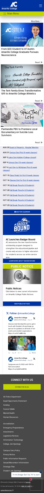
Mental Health (9, 413)
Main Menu (13, 13)
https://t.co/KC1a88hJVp (17, 333)
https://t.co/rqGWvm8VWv (17, 369)
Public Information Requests (14, 459)
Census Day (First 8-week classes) (23, 153)
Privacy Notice (9, 455)
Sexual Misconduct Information (16, 463)
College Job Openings (12, 444)
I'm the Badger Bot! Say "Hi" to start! (26, 475)
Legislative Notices (11, 436)
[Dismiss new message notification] (41, 471)
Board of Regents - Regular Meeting (24, 148)
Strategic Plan (9, 467)
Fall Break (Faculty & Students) (22, 185)
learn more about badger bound (22, 261)
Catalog (6, 405)
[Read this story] (22, 35)
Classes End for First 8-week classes (24, 180)
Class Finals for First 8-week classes (24, 175)
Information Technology (13, 440)
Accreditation (8, 424)
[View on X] (34, 318)
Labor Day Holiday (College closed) (22, 157)
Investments (8, 432)
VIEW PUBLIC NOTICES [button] (22, 304)
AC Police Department (12, 397)
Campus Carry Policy (11, 450)
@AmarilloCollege (26, 313)
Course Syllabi (9, 409)
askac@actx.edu (6, 490)
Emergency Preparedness (13, 428)
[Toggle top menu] (41, 5)
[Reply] (9, 353)
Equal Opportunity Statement (15, 401)
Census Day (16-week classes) (20, 163)
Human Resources (10, 417)
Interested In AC (22, 387)
